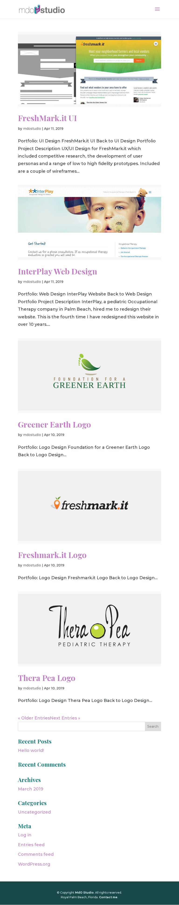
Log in (24, 835)
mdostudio (32, 128)
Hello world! (31, 750)
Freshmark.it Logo (52, 554)
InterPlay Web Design (57, 271)
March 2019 (30, 789)
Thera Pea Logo (46, 677)
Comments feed (36, 854)
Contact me (108, 897)
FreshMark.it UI (47, 117)
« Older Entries (34, 718)
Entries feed (31, 844)
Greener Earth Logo (54, 424)
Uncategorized (34, 812)
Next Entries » (65, 718)
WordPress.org (34, 864)
